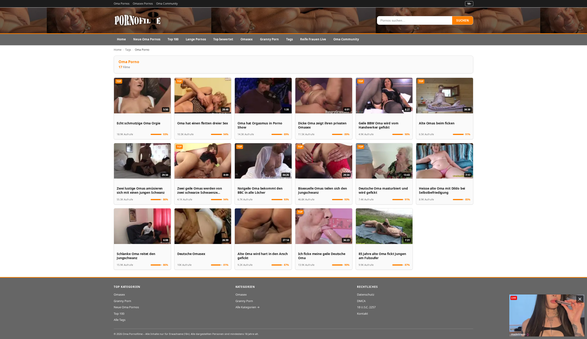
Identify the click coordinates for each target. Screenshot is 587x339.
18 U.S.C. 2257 (366, 307)
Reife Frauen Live (313, 39)
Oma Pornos (122, 4)
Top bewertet (223, 39)
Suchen (462, 20)
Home (121, 39)
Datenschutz (365, 294)
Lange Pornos (196, 39)
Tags (289, 39)
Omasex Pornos (143, 4)
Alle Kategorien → (247, 307)
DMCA (361, 301)
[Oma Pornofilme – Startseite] (138, 20)
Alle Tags (119, 320)
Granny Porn (269, 39)
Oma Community (167, 4)
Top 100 (173, 39)
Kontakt (362, 313)
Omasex (247, 39)
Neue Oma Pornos (146, 39)
